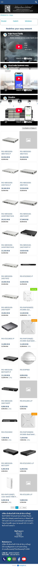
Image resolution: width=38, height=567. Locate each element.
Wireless (28, 21)
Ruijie (11, 15)
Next (24, 507)
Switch (15, 21)
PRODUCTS (4, 15)
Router (3, 21)
